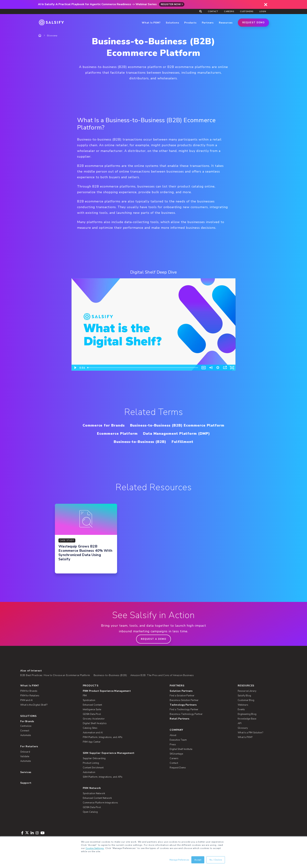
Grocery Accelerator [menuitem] (94, 718)
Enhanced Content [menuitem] (92, 704)
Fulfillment (182, 441)
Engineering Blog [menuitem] (247, 714)
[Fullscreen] (232, 368)
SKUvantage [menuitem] (176, 753)
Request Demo (253, 22)
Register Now (171, 4)
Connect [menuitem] (24, 730)
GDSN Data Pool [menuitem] (92, 714)
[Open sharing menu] (224, 368)
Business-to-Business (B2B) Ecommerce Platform (177, 425)
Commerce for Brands (104, 425)
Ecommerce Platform (117, 433)
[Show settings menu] (217, 368)
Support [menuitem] (25, 783)
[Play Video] (75, 368)
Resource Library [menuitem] (247, 691)
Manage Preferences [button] (179, 859)
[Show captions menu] (203, 368)
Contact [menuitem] (213, 11)
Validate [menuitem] (24, 756)
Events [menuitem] (241, 709)
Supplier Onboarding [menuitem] (94, 758)
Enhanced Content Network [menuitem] (97, 798)
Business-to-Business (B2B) (140, 441)
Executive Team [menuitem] (178, 740)
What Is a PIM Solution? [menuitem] (250, 732)
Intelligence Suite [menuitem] (92, 709)
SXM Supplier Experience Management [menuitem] (109, 753)
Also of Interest (31, 670)
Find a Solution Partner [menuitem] (182, 695)
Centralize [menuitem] (25, 726)
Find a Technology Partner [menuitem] (184, 709)
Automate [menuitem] (25, 735)
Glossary (52, 36)
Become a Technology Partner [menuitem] (186, 714)
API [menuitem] (239, 723)
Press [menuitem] (173, 744)
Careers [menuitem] (229, 11)
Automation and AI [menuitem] (93, 732)
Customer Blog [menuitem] (246, 700)
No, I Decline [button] (215, 859)
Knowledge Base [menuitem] (247, 718)
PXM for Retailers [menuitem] (29, 695)
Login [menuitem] (262, 11)
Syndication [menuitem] (89, 700)
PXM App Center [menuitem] (92, 741)
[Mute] (210, 368)
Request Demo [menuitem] (178, 767)
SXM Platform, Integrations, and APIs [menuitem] (103, 777)
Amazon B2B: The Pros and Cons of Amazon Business (162, 675)
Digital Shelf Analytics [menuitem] (95, 723)
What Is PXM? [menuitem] (29, 685)
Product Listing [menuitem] (91, 763)
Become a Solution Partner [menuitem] (184, 700)
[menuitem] (120, 691)
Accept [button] (197, 859)
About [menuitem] (173, 735)
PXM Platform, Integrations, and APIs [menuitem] (103, 737)
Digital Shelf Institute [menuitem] (181, 749)
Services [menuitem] (25, 772)
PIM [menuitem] (85, 695)
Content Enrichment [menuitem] (93, 767)
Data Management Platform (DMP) (176, 433)
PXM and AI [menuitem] (26, 700)
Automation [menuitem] (89, 772)
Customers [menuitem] (246, 11)
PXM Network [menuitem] (92, 788)
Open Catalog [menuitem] (90, 812)
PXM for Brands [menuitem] (28, 691)
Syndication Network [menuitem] (94, 793)
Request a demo (153, 639)
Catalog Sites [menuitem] (90, 728)
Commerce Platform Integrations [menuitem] (100, 802)
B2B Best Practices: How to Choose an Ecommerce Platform (55, 675)
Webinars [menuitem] (243, 704)
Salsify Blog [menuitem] (244, 695)
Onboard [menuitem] (25, 751)
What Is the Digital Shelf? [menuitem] (34, 704)
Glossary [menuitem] (243, 728)
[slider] (143, 368)
